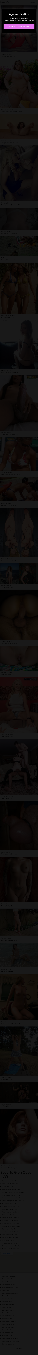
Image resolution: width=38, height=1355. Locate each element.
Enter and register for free (19, 26)
